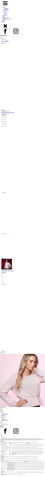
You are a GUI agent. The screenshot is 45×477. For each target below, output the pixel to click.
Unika (3, 16)
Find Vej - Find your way (5, 18)
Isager (5, 12)
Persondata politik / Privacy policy (5, 420)
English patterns (6, 9)
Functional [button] (2, 455)
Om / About (2, 415)
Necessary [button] (2, 440)
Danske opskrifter (6, 8)
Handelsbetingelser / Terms (4, 419)
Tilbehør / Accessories (5, 15)
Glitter (5, 14)
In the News (4, 20)
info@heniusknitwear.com (5, 424)
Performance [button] (2, 457)
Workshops (4, 19)
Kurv (2, 22)
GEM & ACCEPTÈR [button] (3, 474)
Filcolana (5, 13)
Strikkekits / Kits (5, 10)
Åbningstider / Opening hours (6, 17)
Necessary (3, 441)
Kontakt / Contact (3, 21)
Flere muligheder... (3, 110)
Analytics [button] (2, 459)
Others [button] (1, 472)
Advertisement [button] (2, 470)
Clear (2, 109)
